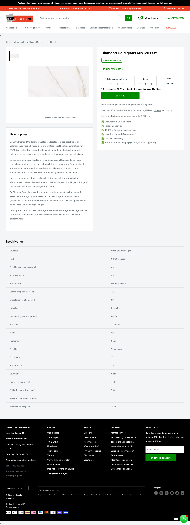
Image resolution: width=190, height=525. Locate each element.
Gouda (101, 495)
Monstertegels (125, 27)
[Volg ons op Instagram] (161, 493)
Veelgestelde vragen (57, 473)
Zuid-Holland (140, 495)
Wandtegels (11, 27)
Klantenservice (118, 432)
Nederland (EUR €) (14, 488)
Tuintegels (80, 27)
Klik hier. (147, 116)
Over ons (88, 432)
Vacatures (89, 459)
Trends (48, 27)
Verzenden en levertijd (122, 446)
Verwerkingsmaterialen (101, 27)
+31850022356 (177, 18)
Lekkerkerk (65, 495)
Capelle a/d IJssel (128, 495)
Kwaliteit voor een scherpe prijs (24, 8)
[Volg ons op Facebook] (156, 493)
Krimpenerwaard (76, 495)
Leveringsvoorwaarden (122, 464)
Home (8, 42)
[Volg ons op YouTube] (172, 493)
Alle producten (19, 42)
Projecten (154, 27)
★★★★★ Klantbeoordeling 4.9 (74, 8)
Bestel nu (120, 95)
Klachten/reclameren (121, 459)
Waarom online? (91, 446)
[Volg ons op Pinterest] (167, 493)
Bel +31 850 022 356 (15, 465)
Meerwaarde (90, 441)
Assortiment (90, 437)
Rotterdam (109, 495)
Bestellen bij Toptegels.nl (123, 437)
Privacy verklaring (92, 450)
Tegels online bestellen (122, 441)
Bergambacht (42, 495)
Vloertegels (31, 27)
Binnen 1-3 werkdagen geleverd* (128, 8)
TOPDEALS (171, 27)
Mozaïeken (64, 27)
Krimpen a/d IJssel (90, 495)
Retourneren (117, 455)
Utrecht (117, 495)
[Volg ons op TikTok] (177, 493)
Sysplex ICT (20, 504)
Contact (141, 27)
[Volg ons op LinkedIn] (182, 493)
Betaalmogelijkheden (121, 468)
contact (157, 110)
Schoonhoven (54, 495)
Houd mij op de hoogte (161, 457)
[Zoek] (128, 18)
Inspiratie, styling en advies (60, 468)
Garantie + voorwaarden (122, 450)
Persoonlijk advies (175, 8)
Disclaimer (89, 455)
